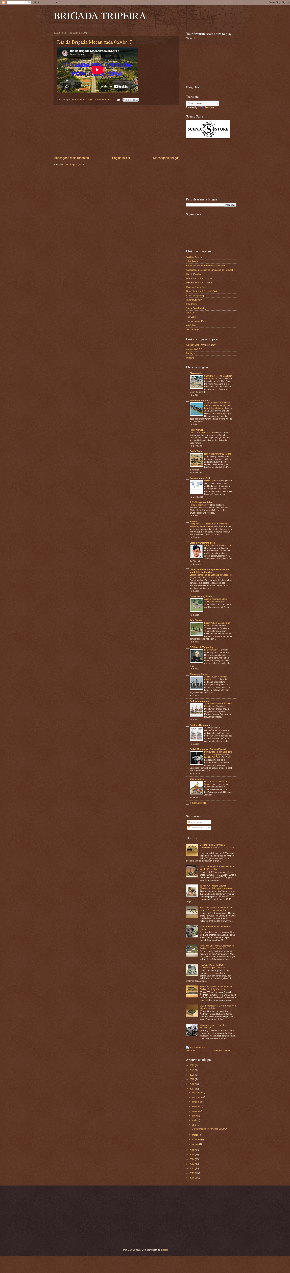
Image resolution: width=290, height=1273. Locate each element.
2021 (192, 1070)
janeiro (195, 1144)
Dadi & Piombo (193, 274)
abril (194, 1125)
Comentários (196, 827)
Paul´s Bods (196, 451)
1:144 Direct (192, 261)
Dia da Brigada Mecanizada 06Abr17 (94, 41)
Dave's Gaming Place (201, 596)
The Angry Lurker (199, 674)
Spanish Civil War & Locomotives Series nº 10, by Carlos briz (216, 987)
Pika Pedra (191, 304)
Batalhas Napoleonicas (201, 725)
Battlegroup (191, 353)
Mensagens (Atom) (75, 164)
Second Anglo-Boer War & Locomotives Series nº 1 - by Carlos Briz (217, 847)
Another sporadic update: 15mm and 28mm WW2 (215, 600)
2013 (192, 1164)
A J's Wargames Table (201, 502)
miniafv (193, 521)
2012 (192, 1168)
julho (194, 1115)
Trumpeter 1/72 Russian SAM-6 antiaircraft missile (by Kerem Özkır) (209, 525)
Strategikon (191, 312)
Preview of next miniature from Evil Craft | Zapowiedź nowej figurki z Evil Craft (218, 754)
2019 (192, 1079)
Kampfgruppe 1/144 (200, 478)
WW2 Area (191, 325)
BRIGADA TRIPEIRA (100, 15)
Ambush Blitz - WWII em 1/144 (201, 345)
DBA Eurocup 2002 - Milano (199, 278)
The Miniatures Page (196, 321)
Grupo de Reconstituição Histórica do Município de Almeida (209, 571)
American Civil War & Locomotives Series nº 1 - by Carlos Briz (217, 947)
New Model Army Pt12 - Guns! (217, 454)
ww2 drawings (193, 329)
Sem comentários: (104, 99)
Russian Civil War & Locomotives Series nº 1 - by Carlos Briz (216, 908)
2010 (192, 1177)
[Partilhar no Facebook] (133, 100)
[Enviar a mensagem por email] (124, 100)
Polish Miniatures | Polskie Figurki (208, 749)
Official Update (211, 481)
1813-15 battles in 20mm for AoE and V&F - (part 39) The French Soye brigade (217, 405)
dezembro (197, 1092)
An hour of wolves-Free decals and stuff (205, 265)
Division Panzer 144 (196, 287)
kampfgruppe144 (194, 300)
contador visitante (222, 1050)
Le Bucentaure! (211, 650)
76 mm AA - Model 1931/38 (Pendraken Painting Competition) (216, 887)
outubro (196, 1102)
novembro (197, 1097)
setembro (197, 1106)
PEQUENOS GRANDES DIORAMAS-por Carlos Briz (213, 966)
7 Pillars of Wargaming (201, 647)
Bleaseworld (196, 373)
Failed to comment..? (199, 505)
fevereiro (196, 1139)
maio (195, 1120)
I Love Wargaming (195, 295)
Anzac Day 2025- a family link (218, 545)
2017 (192, 1088)
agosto (195, 1111)
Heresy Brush (197, 430)
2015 (192, 1154)
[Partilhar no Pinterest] (137, 100)
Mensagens (196, 822)
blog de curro (197, 779)
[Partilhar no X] (130, 100)
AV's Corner (196, 620)
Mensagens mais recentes (71, 158)
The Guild (191, 317)
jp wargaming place (200, 400)
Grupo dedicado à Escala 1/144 (201, 291)
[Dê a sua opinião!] (127, 100)
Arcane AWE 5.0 (194, 349)
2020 (192, 1075)
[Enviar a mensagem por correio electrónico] (118, 99)
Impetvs (190, 358)
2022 (192, 1065)
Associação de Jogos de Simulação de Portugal (209, 270)
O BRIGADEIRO (198, 803)
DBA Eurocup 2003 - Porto (199, 282)
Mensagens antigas (166, 158)
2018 (192, 1084)
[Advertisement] (116, 131)
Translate (209, 107)
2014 (192, 1159)
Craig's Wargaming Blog (202, 543)
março (195, 1135)
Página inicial (121, 158)
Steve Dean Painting (196, 308)
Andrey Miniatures (199, 701)
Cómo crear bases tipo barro (203, 432)
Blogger (164, 1250)
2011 (192, 1173)
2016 (192, 1150)
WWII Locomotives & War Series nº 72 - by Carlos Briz (217, 867)
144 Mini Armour (194, 257)
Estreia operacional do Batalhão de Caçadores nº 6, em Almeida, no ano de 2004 (211, 576)
